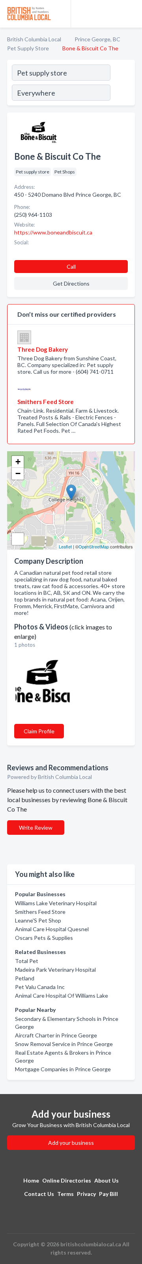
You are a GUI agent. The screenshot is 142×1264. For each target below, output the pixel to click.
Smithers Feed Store (40, 911)
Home (31, 1180)
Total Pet (26, 961)
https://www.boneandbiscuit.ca (53, 232)
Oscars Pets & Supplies (44, 937)
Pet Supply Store (28, 48)
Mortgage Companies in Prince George (63, 1069)
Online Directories (66, 1180)
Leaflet (65, 546)
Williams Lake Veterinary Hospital (56, 903)
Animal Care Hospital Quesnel (52, 929)
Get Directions (71, 283)
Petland (24, 978)
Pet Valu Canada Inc (40, 987)
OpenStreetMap (93, 546)
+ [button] (18, 462)
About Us (106, 1180)
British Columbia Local (34, 39)
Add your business (71, 1142)
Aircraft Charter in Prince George (56, 1035)
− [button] (18, 473)
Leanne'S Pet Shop (38, 920)
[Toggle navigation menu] (131, 14)
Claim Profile (39, 731)
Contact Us (39, 1193)
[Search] (122, 83)
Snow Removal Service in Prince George (64, 1044)
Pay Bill (108, 1193)
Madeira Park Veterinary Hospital (55, 969)
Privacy (86, 1193)
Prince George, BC (97, 39)
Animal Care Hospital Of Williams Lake (61, 995)
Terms (65, 1193)
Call (71, 266)
